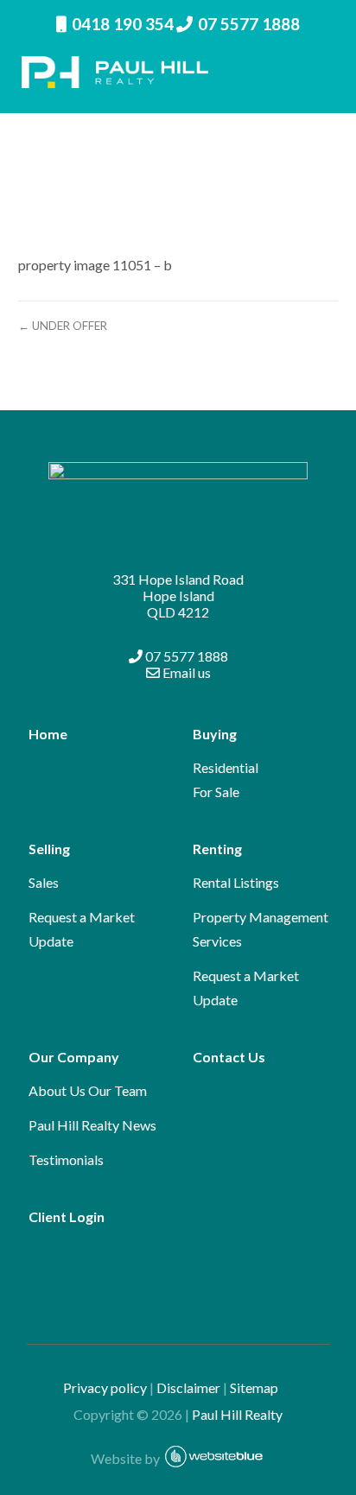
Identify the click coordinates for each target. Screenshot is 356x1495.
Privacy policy (105, 1387)
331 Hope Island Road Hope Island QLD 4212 (178, 595)
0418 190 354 (123, 24)
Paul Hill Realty (237, 1414)
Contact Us (229, 1056)
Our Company (74, 1056)
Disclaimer (188, 1387)
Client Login (67, 1216)
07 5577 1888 (249, 24)
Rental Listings (236, 882)
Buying (215, 733)
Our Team (117, 1090)
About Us (57, 1090)
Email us (185, 672)
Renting (217, 848)
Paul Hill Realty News (92, 1125)
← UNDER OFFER (62, 326)
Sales (44, 882)
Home (48, 733)
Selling (49, 848)
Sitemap (262, 1387)
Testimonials (66, 1159)
